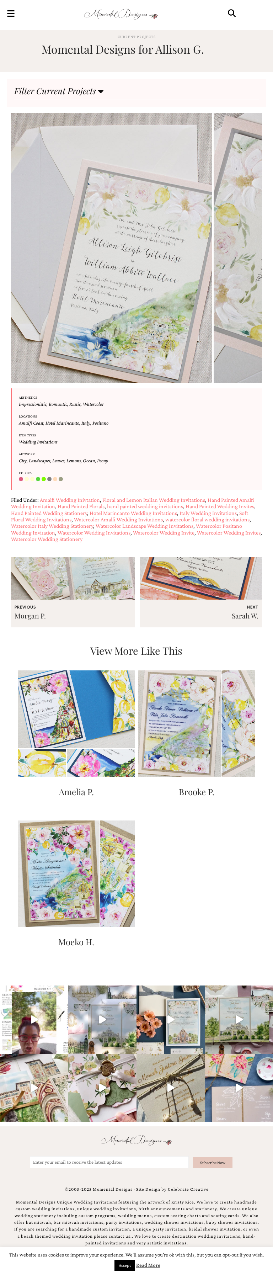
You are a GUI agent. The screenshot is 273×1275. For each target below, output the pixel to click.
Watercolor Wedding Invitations (94, 533)
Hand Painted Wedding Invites (220, 506)
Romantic (58, 404)
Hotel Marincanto (62, 423)
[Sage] (61, 479)
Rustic (75, 404)
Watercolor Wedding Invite (163, 533)
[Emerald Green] (39, 479)
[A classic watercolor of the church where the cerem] (170, 1020)
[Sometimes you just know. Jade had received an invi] (239, 1020)
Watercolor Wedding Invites (229, 533)
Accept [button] (125, 1265)
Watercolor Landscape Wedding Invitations (144, 526)
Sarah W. (245, 615)
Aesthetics (28, 397)
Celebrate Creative (188, 1189)
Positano (100, 423)
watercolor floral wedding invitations (207, 519)
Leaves (58, 460)
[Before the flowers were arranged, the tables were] (102, 1020)
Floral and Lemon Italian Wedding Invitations (153, 500)
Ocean (89, 460)
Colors (25, 473)
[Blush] (22, 479)
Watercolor (93, 404)
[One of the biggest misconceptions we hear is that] (170, 1088)
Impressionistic (33, 404)
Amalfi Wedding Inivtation (70, 500)
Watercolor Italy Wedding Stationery (52, 526)
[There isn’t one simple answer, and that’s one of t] (102, 1088)
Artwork (27, 454)
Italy (85, 423)
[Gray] (50, 479)
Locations (28, 416)
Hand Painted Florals (81, 506)
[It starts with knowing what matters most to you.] (34, 1088)
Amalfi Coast (31, 423)
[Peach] (56, 479)
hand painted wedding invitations (145, 506)
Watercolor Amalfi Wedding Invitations (118, 519)
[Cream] (27, 479)
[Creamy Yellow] (33, 479)
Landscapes (39, 460)
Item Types (27, 435)
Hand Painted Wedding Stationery (49, 513)
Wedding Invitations (38, 442)
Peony (102, 460)
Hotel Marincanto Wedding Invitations (133, 513)
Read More (148, 1265)
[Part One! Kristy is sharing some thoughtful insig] (34, 1020)
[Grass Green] (44, 479)
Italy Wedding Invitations (208, 513)
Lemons (73, 460)
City (23, 460)
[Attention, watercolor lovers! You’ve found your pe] (239, 1088)
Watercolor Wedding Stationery (46, 539)
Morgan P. (30, 615)
